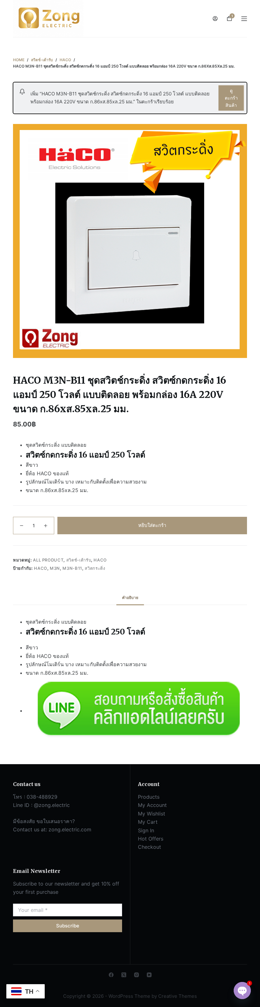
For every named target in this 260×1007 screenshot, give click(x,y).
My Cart (148, 822)
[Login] (215, 18)
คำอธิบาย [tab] (130, 597)
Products (148, 797)
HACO (40, 568)
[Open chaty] (242, 990)
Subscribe (67, 926)
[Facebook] (111, 974)
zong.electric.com (70, 829)
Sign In (146, 830)
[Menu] (244, 19)
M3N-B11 (72, 568)
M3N (55, 568)
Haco (100, 559)
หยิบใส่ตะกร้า (152, 525)
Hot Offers (150, 838)
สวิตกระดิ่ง (95, 568)
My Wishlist (151, 813)
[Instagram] (136, 974)
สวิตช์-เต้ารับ (78, 559)
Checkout (149, 847)
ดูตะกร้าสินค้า (231, 98)
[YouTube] (149, 974)
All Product (48, 559)
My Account (152, 805)
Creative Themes (177, 996)
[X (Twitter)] (123, 974)
